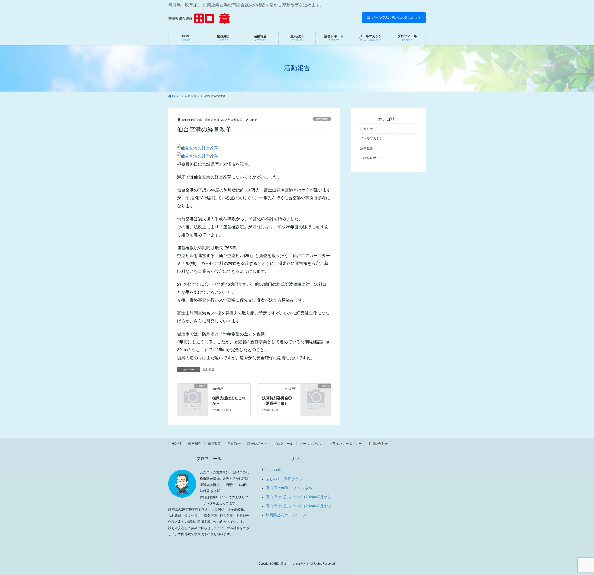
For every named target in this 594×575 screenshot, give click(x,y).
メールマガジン (371, 138)
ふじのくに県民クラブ (284, 479)
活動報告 (322, 119)
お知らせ (366, 128)
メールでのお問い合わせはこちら (396, 17)
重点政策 (214, 443)
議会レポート (373, 158)
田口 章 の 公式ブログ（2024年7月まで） (300, 506)
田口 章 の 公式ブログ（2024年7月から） (300, 497)
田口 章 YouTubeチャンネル (289, 488)
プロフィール (283, 443)
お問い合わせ (378, 443)
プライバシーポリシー (345, 443)
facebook (273, 470)
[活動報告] (192, 393)
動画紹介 (194, 443)
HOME (176, 443)
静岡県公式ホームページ (286, 515)
